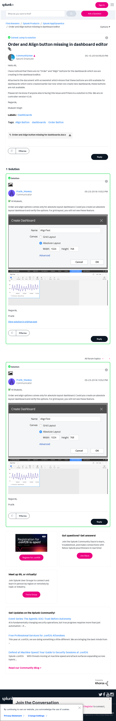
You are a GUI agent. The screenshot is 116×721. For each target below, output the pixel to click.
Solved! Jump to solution (23, 37)
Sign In (102, 5)
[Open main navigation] (112, 4)
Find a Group (31, 594)
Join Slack (84, 555)
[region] (41, 712)
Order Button (56, 122)
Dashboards (25, 115)
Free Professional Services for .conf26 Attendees (37, 635)
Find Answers (13, 23)
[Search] (71, 14)
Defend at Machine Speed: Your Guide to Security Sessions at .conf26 (48, 652)
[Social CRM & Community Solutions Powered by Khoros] (101, 682)
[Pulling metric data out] (103, 358)
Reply (99, 157)
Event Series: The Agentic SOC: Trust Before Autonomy (40, 618)
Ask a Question (94, 13)
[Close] (79, 707)
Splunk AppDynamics (53, 23)
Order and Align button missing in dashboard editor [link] (34, 26)
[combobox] (41, 13)
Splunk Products (31, 23)
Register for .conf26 (31, 557)
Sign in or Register (84, 706)
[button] (106, 38)
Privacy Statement (13, 715)
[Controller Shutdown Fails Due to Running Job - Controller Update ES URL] (109, 358)
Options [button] (103, 26)
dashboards (39, 122)
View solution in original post (22, 321)
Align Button (22, 122)
